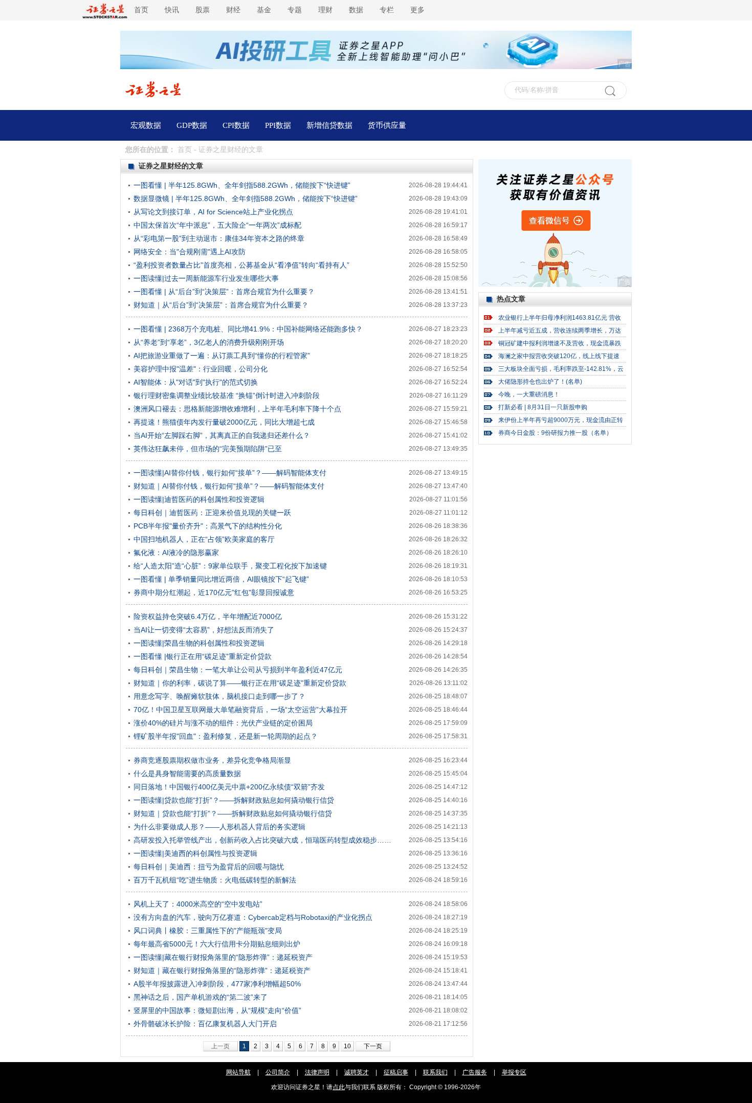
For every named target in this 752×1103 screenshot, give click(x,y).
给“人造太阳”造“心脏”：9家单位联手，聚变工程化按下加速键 (230, 566)
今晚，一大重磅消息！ (529, 394)
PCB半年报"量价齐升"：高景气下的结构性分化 (208, 526)
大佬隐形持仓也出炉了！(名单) (540, 381)
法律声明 (317, 1072)
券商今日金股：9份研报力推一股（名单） (555, 432)
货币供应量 (387, 125)
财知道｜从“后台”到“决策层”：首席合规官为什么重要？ (221, 305)
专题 (294, 10)
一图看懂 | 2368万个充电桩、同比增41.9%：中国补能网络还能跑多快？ (248, 329)
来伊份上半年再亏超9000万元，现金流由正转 (560, 420)
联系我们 (435, 1072)
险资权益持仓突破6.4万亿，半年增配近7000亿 (208, 616)
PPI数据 (278, 125)
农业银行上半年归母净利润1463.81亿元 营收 (559, 317)
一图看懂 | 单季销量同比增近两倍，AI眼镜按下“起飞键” (221, 579)
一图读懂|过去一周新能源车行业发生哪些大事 (206, 278)
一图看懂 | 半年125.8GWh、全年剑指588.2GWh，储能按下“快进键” (242, 185)
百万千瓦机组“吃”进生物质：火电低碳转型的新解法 (215, 880)
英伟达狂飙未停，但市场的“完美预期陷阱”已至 (208, 449)
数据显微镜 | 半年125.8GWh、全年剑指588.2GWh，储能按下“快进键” (246, 198)
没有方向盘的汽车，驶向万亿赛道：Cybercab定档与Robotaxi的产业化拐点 (253, 917)
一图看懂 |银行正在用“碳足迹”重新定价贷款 (203, 656)
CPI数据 (236, 125)
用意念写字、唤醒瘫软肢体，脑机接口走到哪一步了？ (219, 696)
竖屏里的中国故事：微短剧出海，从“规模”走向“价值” (217, 1010)
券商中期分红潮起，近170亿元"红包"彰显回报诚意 (214, 592)
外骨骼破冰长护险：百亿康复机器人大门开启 (205, 1024)
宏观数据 (145, 125)
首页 (141, 10)
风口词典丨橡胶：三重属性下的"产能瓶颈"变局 (208, 930)
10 (347, 1046)
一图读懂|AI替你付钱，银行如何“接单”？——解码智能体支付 (230, 473)
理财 (325, 10)
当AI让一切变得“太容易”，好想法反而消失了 (204, 630)
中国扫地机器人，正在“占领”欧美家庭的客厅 (204, 539)
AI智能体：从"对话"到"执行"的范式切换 (196, 382)
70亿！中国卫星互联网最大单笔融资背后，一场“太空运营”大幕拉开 (240, 709)
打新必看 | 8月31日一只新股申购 (542, 407)
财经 (233, 10)
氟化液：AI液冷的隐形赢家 (176, 552)
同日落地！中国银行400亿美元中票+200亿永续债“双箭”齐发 (229, 787)
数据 (356, 10)
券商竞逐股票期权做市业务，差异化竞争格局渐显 (212, 760)
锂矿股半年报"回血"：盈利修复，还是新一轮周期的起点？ (226, 736)
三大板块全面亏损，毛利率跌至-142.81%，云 (561, 368)
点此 (339, 1087)
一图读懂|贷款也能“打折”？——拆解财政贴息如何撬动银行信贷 (234, 800)
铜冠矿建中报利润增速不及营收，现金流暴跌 (559, 343)
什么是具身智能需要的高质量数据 (187, 773)
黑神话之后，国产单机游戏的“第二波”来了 (201, 997)
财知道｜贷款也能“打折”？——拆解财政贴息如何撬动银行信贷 (233, 813)
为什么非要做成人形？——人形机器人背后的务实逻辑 (219, 827)
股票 (202, 10)
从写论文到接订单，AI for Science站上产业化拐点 (213, 212)
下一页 (373, 1046)
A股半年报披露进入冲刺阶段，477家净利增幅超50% (217, 984)
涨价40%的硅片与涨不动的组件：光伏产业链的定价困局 (223, 723)
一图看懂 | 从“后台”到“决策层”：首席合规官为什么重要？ (224, 292)
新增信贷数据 (329, 125)
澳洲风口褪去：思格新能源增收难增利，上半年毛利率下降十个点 (237, 409)
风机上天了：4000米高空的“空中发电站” (198, 904)
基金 (264, 10)
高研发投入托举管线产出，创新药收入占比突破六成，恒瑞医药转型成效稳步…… (262, 840)
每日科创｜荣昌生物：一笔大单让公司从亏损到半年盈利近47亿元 (238, 670)
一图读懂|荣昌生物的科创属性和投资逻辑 (199, 643)
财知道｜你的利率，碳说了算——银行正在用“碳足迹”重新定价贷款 (240, 683)
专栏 (387, 10)
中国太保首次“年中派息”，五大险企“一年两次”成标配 (217, 225)
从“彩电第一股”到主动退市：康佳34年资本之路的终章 (219, 238)
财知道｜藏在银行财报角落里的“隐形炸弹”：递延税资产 (222, 970)
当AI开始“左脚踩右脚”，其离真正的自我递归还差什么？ (222, 435)
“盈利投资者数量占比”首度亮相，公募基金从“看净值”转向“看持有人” (241, 265)
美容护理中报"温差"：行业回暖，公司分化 (201, 369)
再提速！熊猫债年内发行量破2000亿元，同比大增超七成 (224, 422)
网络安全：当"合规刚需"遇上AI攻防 (190, 252)
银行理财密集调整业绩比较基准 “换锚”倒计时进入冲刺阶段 (227, 395)
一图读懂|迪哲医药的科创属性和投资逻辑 (199, 499)
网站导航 (238, 1072)
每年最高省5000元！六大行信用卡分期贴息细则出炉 (217, 944)
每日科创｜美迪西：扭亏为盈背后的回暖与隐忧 (209, 867)
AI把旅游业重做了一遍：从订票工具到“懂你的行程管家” (222, 355)
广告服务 (474, 1072)
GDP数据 (191, 125)
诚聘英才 (356, 1072)
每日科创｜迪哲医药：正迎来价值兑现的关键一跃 (212, 513)
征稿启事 (396, 1072)
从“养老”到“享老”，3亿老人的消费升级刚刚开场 (209, 342)
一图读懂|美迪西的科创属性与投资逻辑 (195, 853)
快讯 (172, 10)
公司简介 (278, 1072)
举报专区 (514, 1072)
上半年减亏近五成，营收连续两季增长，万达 (559, 330)
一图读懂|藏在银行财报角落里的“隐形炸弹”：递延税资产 (223, 957)
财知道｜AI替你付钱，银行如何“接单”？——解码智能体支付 (229, 486)
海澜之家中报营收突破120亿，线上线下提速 (559, 356)
